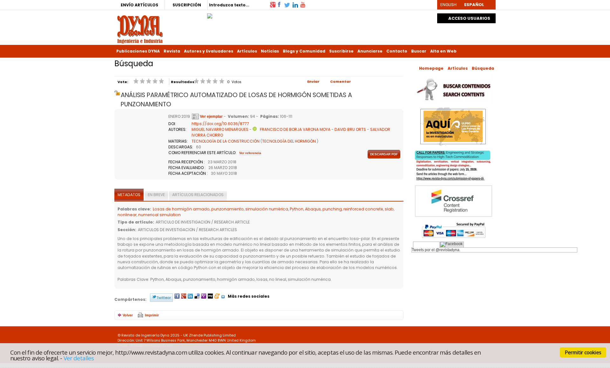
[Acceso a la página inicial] (140, 29)
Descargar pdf (384, 154)
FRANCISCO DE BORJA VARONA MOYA (295, 129)
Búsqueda (483, 68)
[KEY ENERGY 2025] (209, 14)
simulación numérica (266, 209)
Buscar (418, 51)
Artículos (247, 51)
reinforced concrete (363, 209)
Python (296, 209)
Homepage (431, 68)
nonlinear (127, 214)
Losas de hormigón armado (181, 209)
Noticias (270, 51)
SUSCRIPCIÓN (187, 5)
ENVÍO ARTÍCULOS (139, 5)
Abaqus (313, 209)
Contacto (396, 51)
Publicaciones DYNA (138, 51)
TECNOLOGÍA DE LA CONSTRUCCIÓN (226, 141)
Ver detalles (79, 358)
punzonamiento (227, 209)
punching (332, 209)
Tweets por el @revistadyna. (436, 250)
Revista (172, 51)
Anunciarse (370, 51)
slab (389, 209)
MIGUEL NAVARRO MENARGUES (220, 129)
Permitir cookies (583, 352)
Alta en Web (443, 51)
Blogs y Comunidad (304, 51)
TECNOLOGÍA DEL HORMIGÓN (289, 141)
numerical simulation (159, 214)
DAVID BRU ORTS (350, 129)
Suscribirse (341, 51)
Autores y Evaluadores (208, 51)
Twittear (164, 297)
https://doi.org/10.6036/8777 (220, 123)
